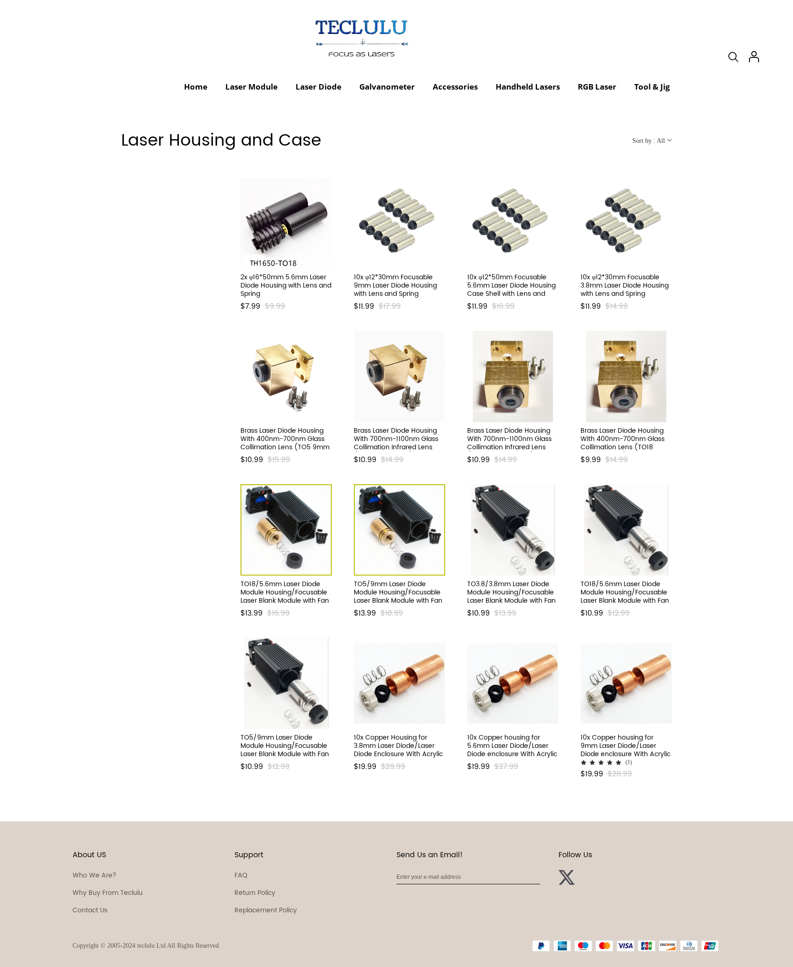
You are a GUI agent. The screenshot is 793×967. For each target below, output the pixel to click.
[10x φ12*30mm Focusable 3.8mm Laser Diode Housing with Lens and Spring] (626, 223)
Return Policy (255, 893)
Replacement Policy (266, 910)
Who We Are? (95, 875)
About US (89, 855)
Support (249, 855)
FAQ (241, 875)
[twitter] (567, 879)
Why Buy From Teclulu (108, 893)
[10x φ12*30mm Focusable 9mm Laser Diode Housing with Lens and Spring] (399, 223)
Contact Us (90, 910)
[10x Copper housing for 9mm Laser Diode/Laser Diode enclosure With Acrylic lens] (626, 683)
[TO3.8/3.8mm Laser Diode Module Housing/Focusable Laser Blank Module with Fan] (512, 530)
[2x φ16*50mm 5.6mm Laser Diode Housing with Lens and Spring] (286, 223)
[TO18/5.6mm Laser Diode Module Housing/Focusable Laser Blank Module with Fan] (286, 530)
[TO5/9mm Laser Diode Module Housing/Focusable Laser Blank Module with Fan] (399, 530)
